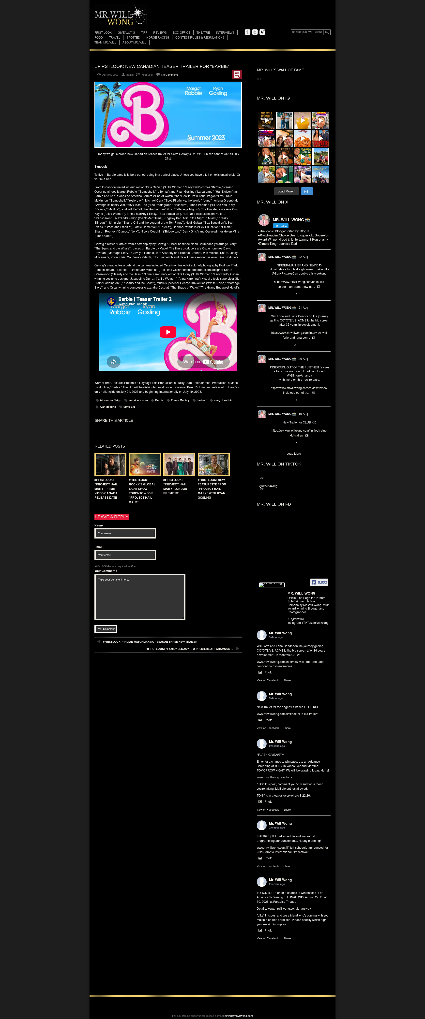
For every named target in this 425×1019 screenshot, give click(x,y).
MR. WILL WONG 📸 (282, 256)
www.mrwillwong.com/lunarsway (289, 908)
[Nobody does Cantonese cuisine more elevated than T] (284, 156)
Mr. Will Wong (280, 632)
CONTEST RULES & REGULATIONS (200, 37)
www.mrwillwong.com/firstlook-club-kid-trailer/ (287, 714)
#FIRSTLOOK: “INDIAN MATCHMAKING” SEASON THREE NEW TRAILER (150, 641)
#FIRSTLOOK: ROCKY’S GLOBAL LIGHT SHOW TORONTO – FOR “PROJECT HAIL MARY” (142, 491)
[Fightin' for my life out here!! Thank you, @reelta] (284, 120)
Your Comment (105, 570)
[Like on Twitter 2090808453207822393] (289, 345)
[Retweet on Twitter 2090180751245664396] (280, 443)
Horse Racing (157, 37)
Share (287, 680)
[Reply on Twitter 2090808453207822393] (272, 345)
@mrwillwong (268, 486)
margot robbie (223, 400)
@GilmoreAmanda (299, 375)
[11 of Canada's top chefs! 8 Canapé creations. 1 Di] (266, 174)
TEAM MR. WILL (105, 42)
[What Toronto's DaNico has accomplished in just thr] (302, 120)
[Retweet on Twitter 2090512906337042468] (280, 400)
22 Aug (303, 256)
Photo (269, 672)
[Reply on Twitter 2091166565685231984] (272, 294)
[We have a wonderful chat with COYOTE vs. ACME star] (321, 138)
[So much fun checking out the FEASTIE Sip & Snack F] (321, 120)
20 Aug (303, 358)
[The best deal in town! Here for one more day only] (284, 174)
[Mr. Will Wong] (272, 584)
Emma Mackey (180, 400)
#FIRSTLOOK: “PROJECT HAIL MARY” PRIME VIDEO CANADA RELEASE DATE (106, 489)
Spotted (133, 37)
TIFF (144, 32)
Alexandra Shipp (110, 400)
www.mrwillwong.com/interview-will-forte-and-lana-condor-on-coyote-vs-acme (291, 663)
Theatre (203, 32)
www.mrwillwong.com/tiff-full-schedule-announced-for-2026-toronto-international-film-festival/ (293, 849)
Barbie (159, 400)
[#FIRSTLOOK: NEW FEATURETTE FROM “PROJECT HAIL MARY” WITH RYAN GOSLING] (212, 464)
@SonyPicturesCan (285, 273)
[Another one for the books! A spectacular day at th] (321, 174)
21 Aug (303, 307)
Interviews (225, 32)
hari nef (202, 400)
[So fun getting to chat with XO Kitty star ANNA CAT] (284, 138)
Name (99, 525)
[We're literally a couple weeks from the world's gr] (266, 120)
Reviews (160, 33)
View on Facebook (268, 680)
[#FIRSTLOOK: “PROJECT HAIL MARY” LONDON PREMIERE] (178, 464)
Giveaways (126, 32)
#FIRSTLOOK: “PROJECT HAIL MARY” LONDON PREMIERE (175, 486)
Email (99, 547)
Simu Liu (129, 406)
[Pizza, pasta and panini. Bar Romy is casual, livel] (302, 138)
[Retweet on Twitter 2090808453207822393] (280, 345)
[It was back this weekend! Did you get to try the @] (302, 174)
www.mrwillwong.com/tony (274, 777)
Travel (114, 37)
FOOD (98, 37)
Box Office (181, 32)
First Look (103, 32)
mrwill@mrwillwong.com (239, 1016)
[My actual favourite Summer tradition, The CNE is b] (266, 138)
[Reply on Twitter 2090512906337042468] (272, 400)
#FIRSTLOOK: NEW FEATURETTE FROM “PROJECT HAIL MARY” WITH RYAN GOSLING (212, 489)
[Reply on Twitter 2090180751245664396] (272, 443)
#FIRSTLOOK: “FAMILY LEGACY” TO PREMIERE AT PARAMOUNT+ (190, 649)
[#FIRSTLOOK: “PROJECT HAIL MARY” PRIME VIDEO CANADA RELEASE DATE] (109, 464)
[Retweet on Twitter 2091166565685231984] (280, 294)
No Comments (170, 74)
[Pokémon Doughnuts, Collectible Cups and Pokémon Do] (302, 156)
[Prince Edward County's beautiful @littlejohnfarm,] (321, 156)
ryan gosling (108, 406)
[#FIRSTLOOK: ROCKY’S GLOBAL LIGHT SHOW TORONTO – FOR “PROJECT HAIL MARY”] (143, 464)
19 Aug (303, 413)
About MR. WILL (134, 42)
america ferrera (138, 400)
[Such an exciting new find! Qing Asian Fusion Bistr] (266, 156)
